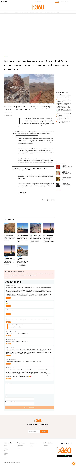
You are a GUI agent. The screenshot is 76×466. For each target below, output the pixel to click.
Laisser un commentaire (29, 407)
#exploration (23, 133)
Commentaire (8, 383)
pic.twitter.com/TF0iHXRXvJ (32, 135)
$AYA (13, 131)
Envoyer (44, 431)
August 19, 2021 (31, 136)
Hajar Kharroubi (9, 112)
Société (26, 12)
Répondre (8, 297)
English (63, 1)
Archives (18, 448)
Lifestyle (53, 12)
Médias (41, 12)
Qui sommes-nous (20, 445)
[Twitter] (64, 443)
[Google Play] (68, 455)
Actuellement (6, 12)
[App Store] (60, 455)
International (31, 12)
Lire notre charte (8, 277)
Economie (21, 12)
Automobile (6, 453)
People (49, 12)
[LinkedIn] (69, 443)
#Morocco (28, 133)
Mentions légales (45, 445)
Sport (45, 12)
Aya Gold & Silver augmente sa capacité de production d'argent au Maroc (31, 169)
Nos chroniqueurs (7, 457)
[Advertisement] (33, 30)
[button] (73, 463)
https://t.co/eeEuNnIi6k (21, 135)
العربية (73, 1)
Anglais (68, 1)
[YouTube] (66, 443)
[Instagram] (71, 443)
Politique (16, 12)
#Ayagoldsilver (38, 133)
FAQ (30, 445)
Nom (6, 396)
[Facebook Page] (62, 443)
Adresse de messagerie (10, 401)
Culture (36, 12)
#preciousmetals (44, 133)
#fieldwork (32, 133)
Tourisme (57, 12)
